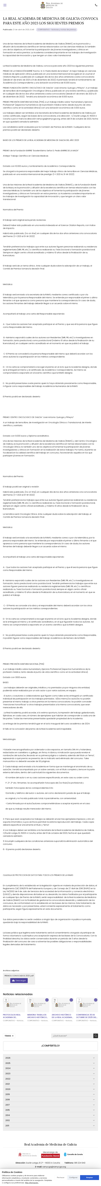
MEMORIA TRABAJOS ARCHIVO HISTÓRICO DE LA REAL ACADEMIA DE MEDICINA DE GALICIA (37, 1016)
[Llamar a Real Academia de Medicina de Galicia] (96, 5)
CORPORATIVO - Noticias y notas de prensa (57, 29)
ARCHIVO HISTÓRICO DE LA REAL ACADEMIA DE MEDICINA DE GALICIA (62, 1016)
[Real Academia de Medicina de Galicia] (51, 5)
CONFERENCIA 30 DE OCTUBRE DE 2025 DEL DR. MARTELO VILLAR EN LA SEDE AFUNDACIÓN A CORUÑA (86, 1016)
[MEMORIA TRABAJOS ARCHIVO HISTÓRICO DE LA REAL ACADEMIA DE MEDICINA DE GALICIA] (38, 1005)
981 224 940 (79, 1162)
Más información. (32, 1183)
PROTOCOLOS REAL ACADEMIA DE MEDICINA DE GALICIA (13, 1016)
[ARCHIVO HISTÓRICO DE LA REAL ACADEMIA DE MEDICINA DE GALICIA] (63, 1005)
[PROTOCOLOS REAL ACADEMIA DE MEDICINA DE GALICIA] (14, 1005)
